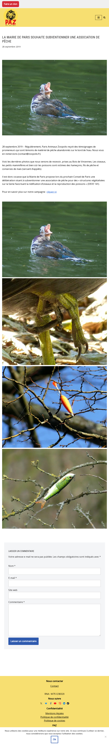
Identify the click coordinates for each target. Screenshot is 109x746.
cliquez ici (52, 191)
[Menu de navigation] (98, 17)
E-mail (12, 577)
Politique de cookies (54, 720)
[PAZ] (11, 17)
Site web (12, 590)
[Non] (105, 736)
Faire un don (10, 4)
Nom (11, 565)
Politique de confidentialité (54, 717)
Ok (54, 739)
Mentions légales (54, 713)
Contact (54, 686)
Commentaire (16, 602)
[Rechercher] (104, 17)
